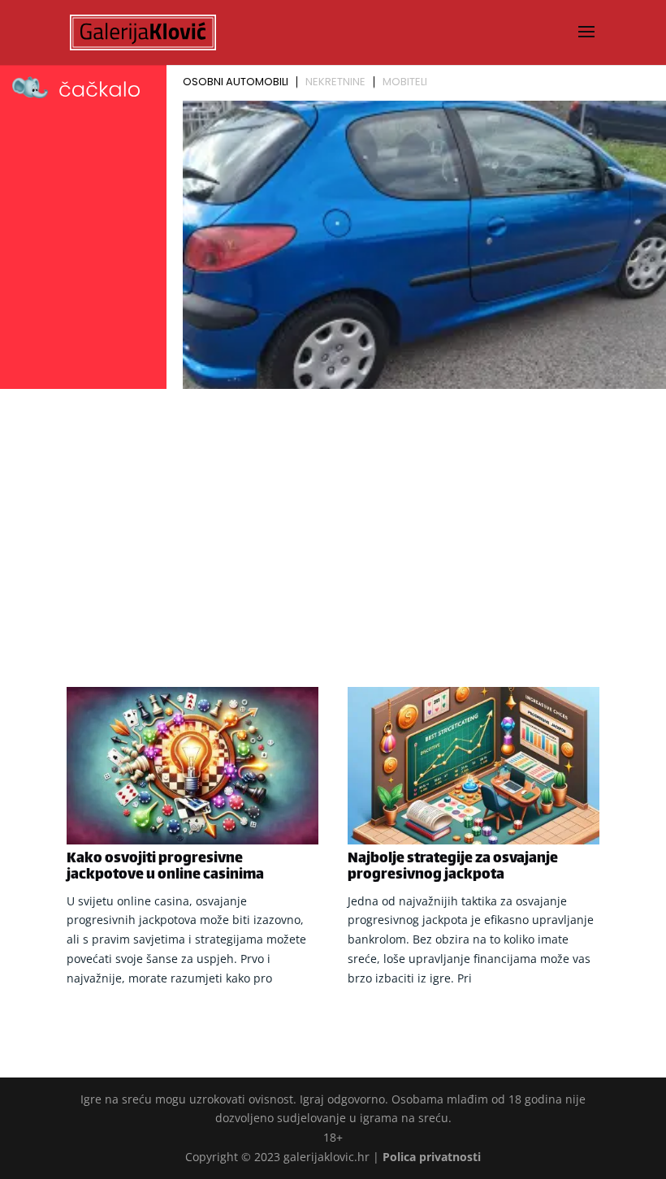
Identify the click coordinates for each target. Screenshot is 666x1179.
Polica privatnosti (432, 1156)
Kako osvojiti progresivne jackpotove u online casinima (165, 867)
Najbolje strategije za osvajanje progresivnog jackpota (453, 867)
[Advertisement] (333, 516)
